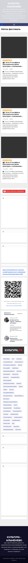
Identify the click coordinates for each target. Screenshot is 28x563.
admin (11, 69)
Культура (11, 389)
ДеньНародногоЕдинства (9, 371)
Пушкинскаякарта (18, 417)
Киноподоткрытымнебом (9, 383)
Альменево (19, 358)
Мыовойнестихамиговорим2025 (10, 401)
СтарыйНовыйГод (16, 420)
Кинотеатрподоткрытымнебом (10, 386)
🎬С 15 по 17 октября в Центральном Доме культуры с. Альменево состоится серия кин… (12, 65)
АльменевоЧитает (19, 361)
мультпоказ (18, 429)
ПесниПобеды (17, 408)
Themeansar (14, 560)
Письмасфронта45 (17, 411)
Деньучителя (15, 374)
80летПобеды (6, 358)
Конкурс (20, 386)
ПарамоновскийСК (7, 408)
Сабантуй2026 (7, 420)
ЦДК (13, 423)
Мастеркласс (6, 398)
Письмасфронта (7, 411)
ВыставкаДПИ (7, 368)
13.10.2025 (5, 69)
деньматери (16, 426)
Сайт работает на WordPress (9, 558)
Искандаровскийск (15, 377)
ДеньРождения (7, 374)
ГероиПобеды (15, 368)
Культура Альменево (7, 60)
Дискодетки (6, 377)
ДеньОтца (19, 371)
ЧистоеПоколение (7, 426)
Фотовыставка (7, 423)
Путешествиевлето (8, 417)
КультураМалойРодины (9, 392)
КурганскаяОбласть (19, 395)
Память (15, 405)
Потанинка (6, 414)
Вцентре (20, 365)
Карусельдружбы (7, 380)
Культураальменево (8, 395)
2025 (13, 358)
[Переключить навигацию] (14, 25)
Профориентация (14, 414)
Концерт (5, 389)
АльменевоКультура (8, 361)
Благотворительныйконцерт (10, 365)
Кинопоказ (19, 383)
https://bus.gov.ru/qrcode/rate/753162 (14, 305)
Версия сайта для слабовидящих (15, 191)
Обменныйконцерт (7, 405)
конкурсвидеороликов (8, 429)
